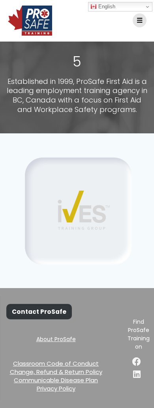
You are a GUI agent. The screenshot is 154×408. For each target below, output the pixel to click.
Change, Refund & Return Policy (56, 372)
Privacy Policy (56, 388)
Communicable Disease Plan (56, 380)
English (106, 6)
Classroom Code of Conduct (56, 363)
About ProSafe (56, 339)
